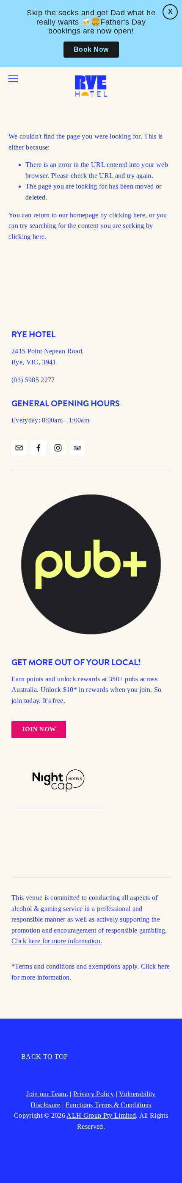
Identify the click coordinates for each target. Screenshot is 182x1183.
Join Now (39, 729)
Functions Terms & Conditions (109, 1104)
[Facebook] (38, 447)
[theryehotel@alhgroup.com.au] (19, 447)
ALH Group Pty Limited (101, 1115)
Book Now (91, 49)
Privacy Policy (93, 1093)
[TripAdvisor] (77, 447)
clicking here (127, 215)
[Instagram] (58, 447)
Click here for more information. (56, 940)
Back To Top (44, 1056)
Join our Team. (47, 1093)
